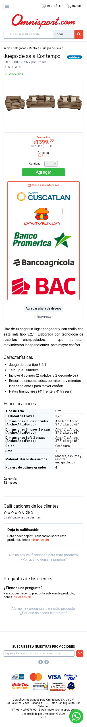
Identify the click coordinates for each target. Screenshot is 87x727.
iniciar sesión (40, 540)
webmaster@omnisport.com (58, 709)
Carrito (77, 6)
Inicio (7, 48)
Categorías (19, 48)
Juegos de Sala (51, 48)
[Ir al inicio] (43, 21)
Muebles (34, 48)
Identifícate (54, 6)
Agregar (43, 172)
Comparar (45, 317)
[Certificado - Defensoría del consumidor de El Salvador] (71, 685)
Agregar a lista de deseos (43, 308)
